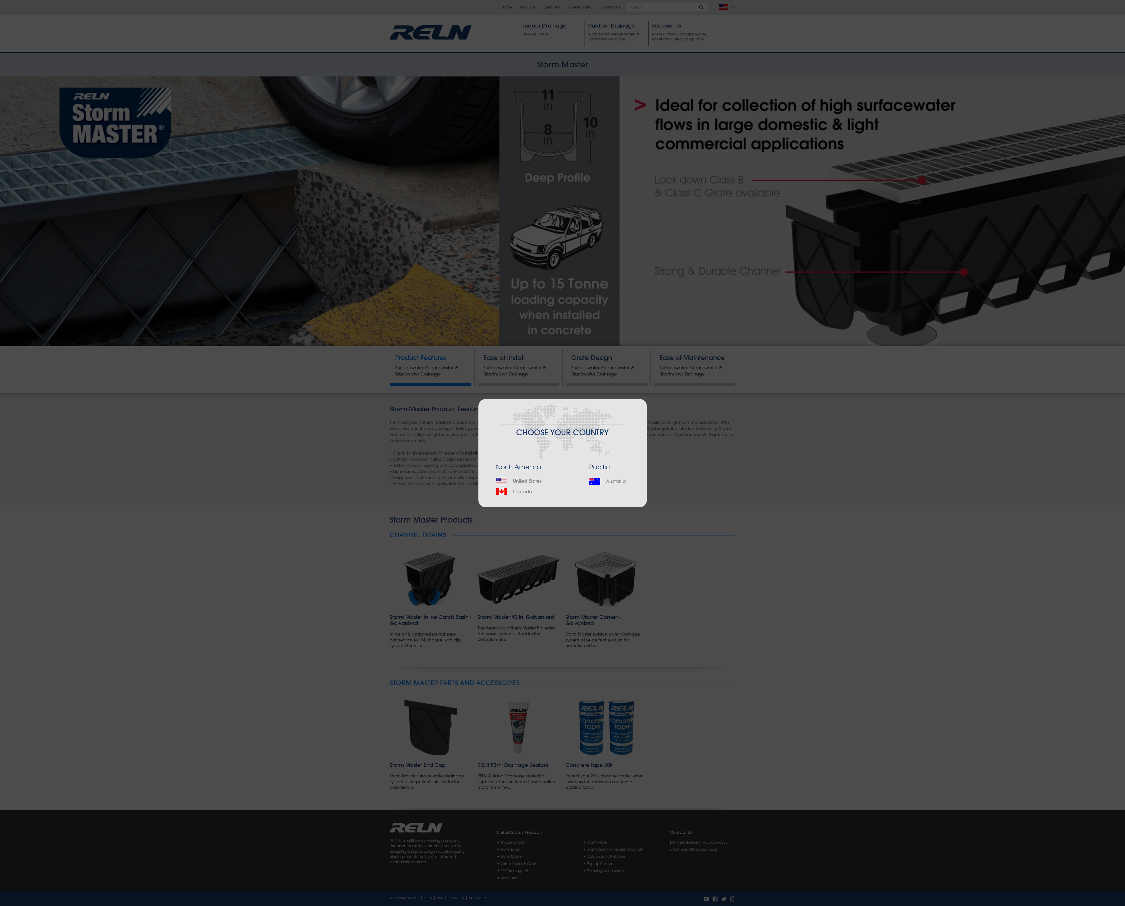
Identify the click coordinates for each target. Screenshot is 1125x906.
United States (527, 481)
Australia (615, 482)
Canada (522, 492)
